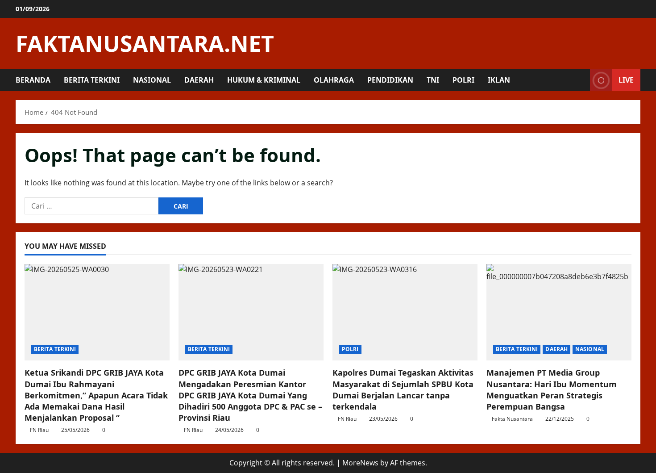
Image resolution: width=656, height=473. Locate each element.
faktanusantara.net (145, 43)
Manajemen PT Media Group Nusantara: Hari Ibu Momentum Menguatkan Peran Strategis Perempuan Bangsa (551, 389)
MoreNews (360, 463)
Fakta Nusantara (512, 419)
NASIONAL (152, 80)
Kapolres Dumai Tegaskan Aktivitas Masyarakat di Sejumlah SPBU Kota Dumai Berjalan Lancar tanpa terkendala (402, 389)
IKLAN (499, 80)
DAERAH (199, 80)
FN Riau (39, 430)
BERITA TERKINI (92, 80)
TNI (433, 80)
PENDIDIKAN (390, 80)
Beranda (33, 80)
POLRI (463, 80)
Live (626, 80)
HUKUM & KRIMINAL (263, 80)
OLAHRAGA (334, 80)
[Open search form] (580, 80)
